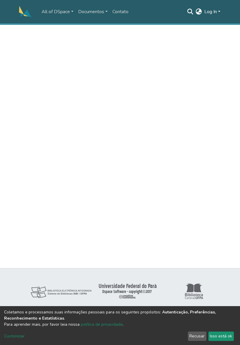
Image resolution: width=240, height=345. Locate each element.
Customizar (14, 336)
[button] (199, 11)
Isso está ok (221, 336)
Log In (210, 11)
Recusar (197, 336)
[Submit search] (190, 11)
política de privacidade (102, 324)
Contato (120, 11)
